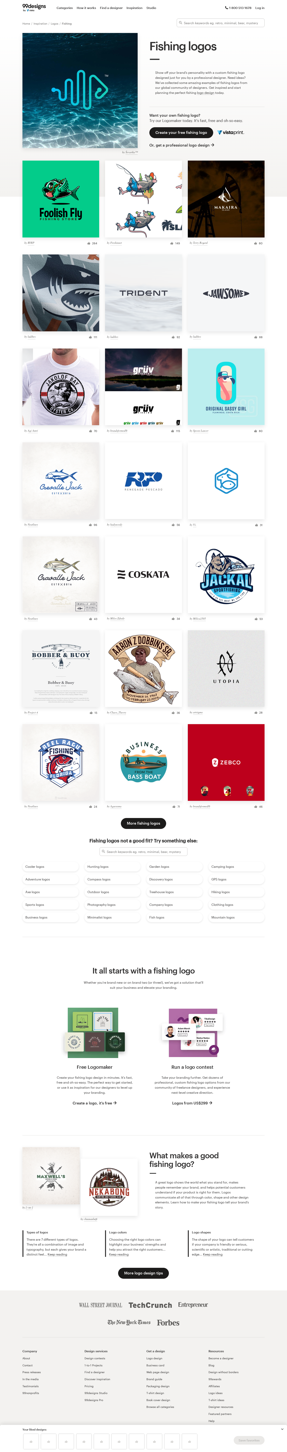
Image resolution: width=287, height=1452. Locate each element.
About (26, 1358)
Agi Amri (33, 430)
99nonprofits (30, 1393)
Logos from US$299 (190, 1103)
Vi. (194, 524)
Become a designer (221, 1358)
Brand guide (154, 1379)
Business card (155, 1365)
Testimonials (30, 1386)
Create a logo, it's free (92, 1103)
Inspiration (135, 8)
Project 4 (33, 712)
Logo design (154, 1358)
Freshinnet (116, 243)
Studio (151, 8)
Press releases (31, 1372)
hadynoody (116, 524)
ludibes (32, 336)
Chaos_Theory (118, 712)
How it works (86, 8)
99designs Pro (94, 1400)
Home (26, 23)
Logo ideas (216, 1393)
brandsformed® (118, 430)
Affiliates (214, 1386)
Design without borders (224, 1372)
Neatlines (33, 524)
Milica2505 (199, 618)
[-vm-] (29, 1207)
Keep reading (57, 1254)
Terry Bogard (200, 243)
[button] (282, 1429)
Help (212, 1421)
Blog (211, 1365)
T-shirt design (155, 1393)
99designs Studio (96, 1393)
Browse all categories (160, 1406)
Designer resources (221, 1406)
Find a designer (111, 8)
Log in (260, 8)
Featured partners (220, 1414)
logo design (205, 92)
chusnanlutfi (90, 1219)
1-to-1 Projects (93, 1365)
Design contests (95, 1358)
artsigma (198, 712)
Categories (65, 8)
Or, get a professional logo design (179, 145)
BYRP (31, 243)
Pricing (89, 1386)
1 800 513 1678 (240, 8)
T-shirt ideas (216, 1400)
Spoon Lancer (200, 430)
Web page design (157, 1372)
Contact (27, 1365)
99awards (215, 1379)
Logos (55, 23)
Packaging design (157, 1386)
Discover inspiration (97, 1379)
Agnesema (115, 806)
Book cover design (158, 1400)
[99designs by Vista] (34, 8)
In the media (30, 1379)
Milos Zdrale (117, 618)
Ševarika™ (132, 152)
